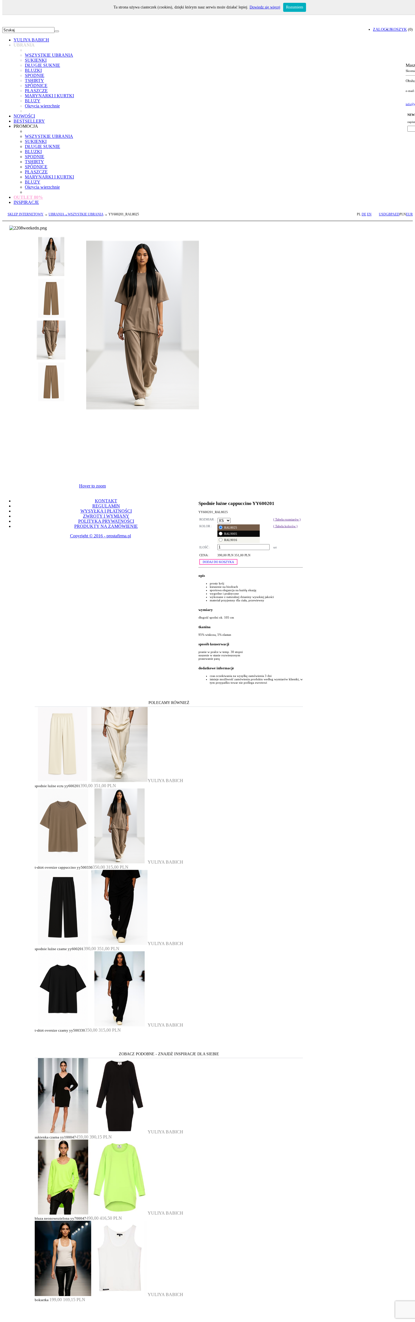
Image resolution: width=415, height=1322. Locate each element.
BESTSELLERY (29, 121)
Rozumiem (294, 7)
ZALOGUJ (382, 29)
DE (364, 214)
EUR (409, 214)
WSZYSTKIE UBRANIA (49, 55)
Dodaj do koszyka (218, 562)
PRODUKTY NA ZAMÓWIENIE (106, 526)
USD (382, 214)
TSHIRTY (34, 80)
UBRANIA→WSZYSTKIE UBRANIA (76, 214)
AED (395, 214)
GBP (389, 214)
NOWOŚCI (24, 116)
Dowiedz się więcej (265, 7)
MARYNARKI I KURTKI (49, 95)
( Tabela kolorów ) (285, 526)
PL (359, 214)
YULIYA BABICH (31, 39)
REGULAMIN (106, 506)
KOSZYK (399, 29)
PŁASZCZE (36, 90)
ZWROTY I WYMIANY (106, 516)
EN (369, 214)
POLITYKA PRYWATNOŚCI (106, 521)
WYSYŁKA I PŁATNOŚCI (106, 511)
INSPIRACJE (26, 202)
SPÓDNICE (36, 85)
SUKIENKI (36, 60)
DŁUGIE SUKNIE (42, 65)
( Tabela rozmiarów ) (287, 519)
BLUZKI (33, 70)
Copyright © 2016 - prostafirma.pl (100, 535)
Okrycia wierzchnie (42, 105)
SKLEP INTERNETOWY (25, 214)
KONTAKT (106, 500)
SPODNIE (34, 75)
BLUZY (32, 100)
